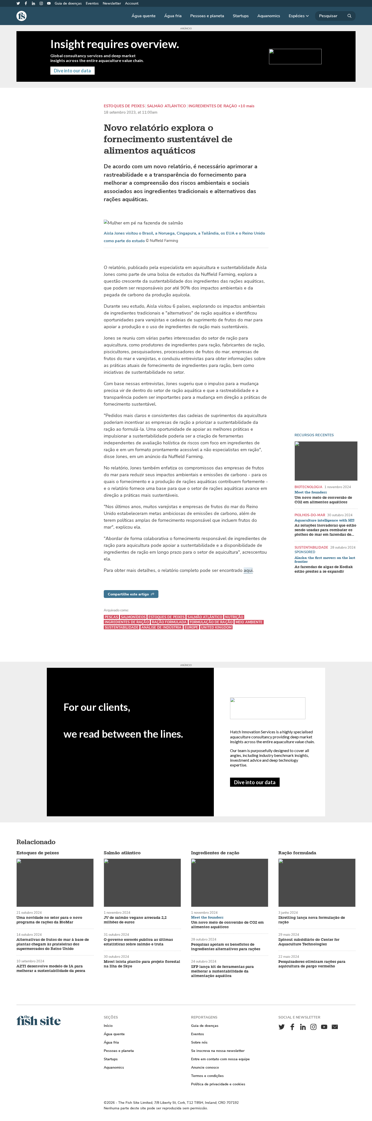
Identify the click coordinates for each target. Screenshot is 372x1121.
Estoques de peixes (124, 106)
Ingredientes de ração (213, 106)
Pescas (111, 617)
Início (108, 1025)
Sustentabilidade (311, 547)
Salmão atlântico (166, 106)
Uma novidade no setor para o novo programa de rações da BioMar (49, 920)
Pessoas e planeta (207, 16)
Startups (241, 16)
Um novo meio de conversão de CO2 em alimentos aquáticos (323, 500)
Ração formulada (169, 622)
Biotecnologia (308, 487)
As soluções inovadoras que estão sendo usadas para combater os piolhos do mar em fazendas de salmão (325, 530)
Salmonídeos (133, 617)
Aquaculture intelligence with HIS (325, 520)
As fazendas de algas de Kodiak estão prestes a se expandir (324, 569)
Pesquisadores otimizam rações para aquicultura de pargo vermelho (311, 964)
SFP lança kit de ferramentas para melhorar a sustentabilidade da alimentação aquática (222, 971)
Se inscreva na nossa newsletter (217, 1050)
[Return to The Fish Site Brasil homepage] (38, 1024)
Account (131, 3)
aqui (248, 570)
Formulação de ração (211, 622)
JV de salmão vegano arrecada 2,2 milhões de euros (135, 920)
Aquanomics (268, 16)
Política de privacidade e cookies (218, 1084)
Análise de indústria (161, 627)
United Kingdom (216, 627)
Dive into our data (255, 782)
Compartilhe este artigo (128, 594)
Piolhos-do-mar (310, 515)
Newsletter (112, 3)
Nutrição (234, 617)
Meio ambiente (249, 622)
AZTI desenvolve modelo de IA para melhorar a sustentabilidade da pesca (50, 968)
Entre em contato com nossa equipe (220, 1059)
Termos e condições (207, 1075)
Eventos (92, 3)
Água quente (144, 16)
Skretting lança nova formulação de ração (311, 920)
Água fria (173, 16)
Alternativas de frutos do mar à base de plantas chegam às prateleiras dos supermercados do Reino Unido (52, 944)
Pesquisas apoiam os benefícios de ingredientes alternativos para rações (225, 946)
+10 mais (246, 106)
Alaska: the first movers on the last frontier (325, 560)
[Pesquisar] (335, 16)
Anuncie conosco (205, 1067)
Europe (191, 627)
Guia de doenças (68, 3)
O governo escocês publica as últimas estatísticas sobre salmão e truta (138, 942)
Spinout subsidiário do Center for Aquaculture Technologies (308, 942)
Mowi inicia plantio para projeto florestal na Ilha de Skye (142, 964)
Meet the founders (311, 492)
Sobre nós (199, 1042)
